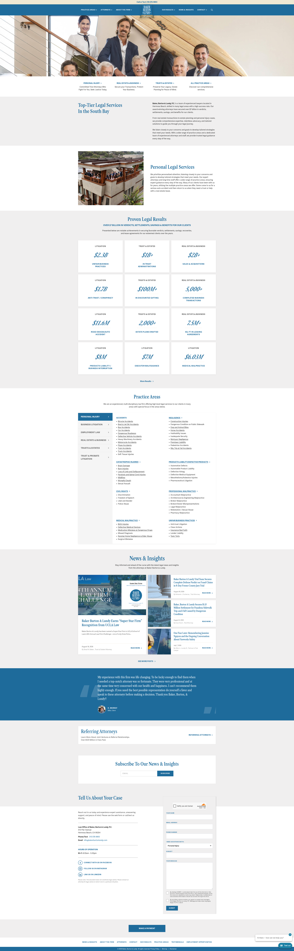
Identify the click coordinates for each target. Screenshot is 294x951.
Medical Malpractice (127, 520)
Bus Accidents (124, 427)
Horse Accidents (178, 430)
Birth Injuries (123, 524)
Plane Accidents (125, 445)
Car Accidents (124, 430)
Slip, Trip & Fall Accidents (181, 448)
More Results (145, 381)
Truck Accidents (125, 451)
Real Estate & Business (128, 83)
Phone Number (171, 832)
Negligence (174, 418)
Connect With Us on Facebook (98, 863)
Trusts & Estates (164, 83)
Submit (172, 908)
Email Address (171, 822)
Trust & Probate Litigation (90, 457)
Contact (201, 10)
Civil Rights (122, 491)
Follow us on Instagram (95, 869)
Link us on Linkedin (92, 875)
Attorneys (105, 10)
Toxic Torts (175, 536)
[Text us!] (285, 945)
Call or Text (147, 2)
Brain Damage (124, 466)
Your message (171, 861)
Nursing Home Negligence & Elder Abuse (135, 536)
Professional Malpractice (182, 491)
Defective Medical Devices (129, 527)
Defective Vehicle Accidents (130, 436)
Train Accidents (124, 448)
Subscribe (165, 773)
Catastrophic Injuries (127, 462)
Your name (170, 813)
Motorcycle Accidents (127, 442)
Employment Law (90, 432)
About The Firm (123, 10)
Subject (169, 851)
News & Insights (186, 10)
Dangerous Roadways (127, 433)
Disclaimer (173, 949)
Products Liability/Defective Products (188, 462)
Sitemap (164, 949)
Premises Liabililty (178, 442)
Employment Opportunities (199, 942)
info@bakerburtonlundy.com (95, 840)
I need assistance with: (175, 842)
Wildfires (121, 478)
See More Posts (145, 661)
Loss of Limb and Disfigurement (131, 472)
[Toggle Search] (212, 10)
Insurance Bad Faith (179, 530)
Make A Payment (147, 928)
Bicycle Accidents (125, 421)
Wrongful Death (124, 481)
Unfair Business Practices (182, 520)
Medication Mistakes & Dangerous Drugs (135, 530)
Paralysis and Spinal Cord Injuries (132, 475)
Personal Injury (91, 83)
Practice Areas (88, 10)
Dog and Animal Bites (180, 427)
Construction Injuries (179, 421)
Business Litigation (91, 424)
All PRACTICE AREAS (200, 83)
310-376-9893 (94, 837)
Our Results (167, 10)
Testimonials (177, 942)
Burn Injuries (123, 469)
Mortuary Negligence (179, 439)
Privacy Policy (154, 949)
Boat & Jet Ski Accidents (128, 424)
